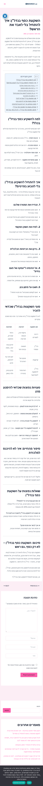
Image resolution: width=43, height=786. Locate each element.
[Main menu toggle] (4, 4)
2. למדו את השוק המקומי (28, 88)
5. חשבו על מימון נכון (29, 96)
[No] (40, 776)
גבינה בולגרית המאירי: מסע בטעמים (27, 745)
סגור (29, 783)
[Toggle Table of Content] (35, 76)
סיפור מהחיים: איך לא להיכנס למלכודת (24, 104)
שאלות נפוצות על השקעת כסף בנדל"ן (24, 107)
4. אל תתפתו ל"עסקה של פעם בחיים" (24, 93)
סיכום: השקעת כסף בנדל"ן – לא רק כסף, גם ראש (21, 110)
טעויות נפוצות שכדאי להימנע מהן (26, 101)
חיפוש (38, 706)
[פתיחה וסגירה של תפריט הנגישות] (5, 16)
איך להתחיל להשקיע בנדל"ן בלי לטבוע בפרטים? (21, 83)
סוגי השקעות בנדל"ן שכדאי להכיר (26, 98)
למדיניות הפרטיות (18, 783)
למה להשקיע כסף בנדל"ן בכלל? (26, 80)
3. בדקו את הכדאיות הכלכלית (26, 91)
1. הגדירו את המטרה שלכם (27, 85)
